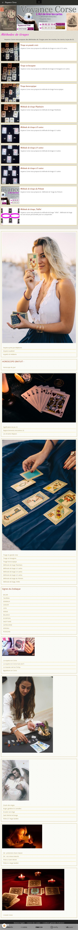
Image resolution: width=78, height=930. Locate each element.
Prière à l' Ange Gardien (10, 819)
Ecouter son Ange (9, 812)
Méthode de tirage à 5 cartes (31, 168)
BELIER (5, 595)
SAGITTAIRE (7, 622)
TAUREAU (6, 598)
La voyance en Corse (10, 660)
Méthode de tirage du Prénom (32, 189)
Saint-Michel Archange (10, 815)
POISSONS (6, 632)
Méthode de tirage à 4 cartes (31, 148)
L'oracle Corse (8, 915)
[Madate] (24, 927)
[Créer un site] (9, 927)
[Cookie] (4, 925)
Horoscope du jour (9, 367)
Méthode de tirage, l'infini (30, 209)
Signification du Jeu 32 (10, 427)
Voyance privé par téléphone (12, 348)
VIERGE (5, 611)
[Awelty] (54, 927)
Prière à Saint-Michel (10, 860)
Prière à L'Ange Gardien (11, 863)
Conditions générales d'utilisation (53, 923)
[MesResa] (39, 927)
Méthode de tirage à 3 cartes (31, 127)
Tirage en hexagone (28, 66)
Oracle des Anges (9, 805)
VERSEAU (6, 628)
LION (5, 608)
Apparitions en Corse (10, 670)
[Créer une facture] (69, 927)
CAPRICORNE (7, 625)
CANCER (6, 605)
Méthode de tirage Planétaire (32, 107)
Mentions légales (19, 923)
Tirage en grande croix (29, 45)
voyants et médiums (10, 354)
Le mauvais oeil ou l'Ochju (11, 667)
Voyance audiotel (8, 351)
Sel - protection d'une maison (12, 853)
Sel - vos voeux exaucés (11, 856)
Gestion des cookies (33, 923)
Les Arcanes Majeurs (10, 434)
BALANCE (6, 615)
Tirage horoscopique (28, 86)
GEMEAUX (6, 601)
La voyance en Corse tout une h (13, 664)
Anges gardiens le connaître (12, 809)
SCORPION (6, 618)
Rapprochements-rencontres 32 (13, 430)
